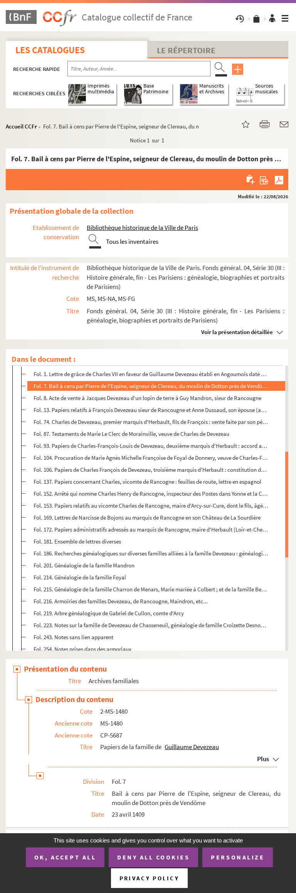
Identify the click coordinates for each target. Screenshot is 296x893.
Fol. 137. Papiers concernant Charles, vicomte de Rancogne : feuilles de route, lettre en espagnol (147, 481)
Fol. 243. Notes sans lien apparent (73, 637)
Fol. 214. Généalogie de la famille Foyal (80, 577)
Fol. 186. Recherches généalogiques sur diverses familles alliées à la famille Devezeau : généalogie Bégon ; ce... (151, 553)
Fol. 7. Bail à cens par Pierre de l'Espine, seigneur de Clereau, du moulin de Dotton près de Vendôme (151, 386)
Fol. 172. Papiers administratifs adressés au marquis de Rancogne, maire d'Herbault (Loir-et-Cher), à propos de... (151, 529)
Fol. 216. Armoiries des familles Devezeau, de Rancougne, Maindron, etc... (121, 601)
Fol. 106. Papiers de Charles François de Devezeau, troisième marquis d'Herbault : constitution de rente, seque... (151, 469)
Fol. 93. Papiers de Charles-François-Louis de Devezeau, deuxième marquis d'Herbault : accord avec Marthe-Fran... (151, 445)
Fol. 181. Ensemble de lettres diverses (77, 541)
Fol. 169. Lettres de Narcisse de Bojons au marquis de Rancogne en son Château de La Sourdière (147, 517)
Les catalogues (50, 50)
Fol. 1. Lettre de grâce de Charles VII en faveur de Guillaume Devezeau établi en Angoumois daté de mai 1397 (151, 374)
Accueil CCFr (21, 126)
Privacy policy (149, 878)
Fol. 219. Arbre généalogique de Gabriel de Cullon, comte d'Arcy (109, 613)
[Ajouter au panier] (251, 179)
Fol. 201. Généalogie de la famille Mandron (84, 565)
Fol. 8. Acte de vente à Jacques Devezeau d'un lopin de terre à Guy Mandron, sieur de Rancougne (147, 398)
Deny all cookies (153, 857)
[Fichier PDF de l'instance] (279, 179)
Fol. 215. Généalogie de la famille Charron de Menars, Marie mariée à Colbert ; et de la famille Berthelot (151, 589)
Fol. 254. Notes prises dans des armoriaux (82, 649)
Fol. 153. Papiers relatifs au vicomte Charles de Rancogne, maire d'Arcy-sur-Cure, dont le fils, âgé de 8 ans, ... (151, 505)
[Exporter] (264, 179)
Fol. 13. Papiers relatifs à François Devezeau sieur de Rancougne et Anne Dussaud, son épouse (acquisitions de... (151, 410)
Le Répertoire (186, 50)
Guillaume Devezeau (192, 747)
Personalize (237, 857)
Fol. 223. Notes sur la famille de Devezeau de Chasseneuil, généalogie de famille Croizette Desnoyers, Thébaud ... (151, 625)
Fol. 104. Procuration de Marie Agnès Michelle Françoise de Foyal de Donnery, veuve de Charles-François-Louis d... (151, 457)
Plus (263, 759)
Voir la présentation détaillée (237, 332)
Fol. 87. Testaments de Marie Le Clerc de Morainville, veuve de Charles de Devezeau (131, 433)
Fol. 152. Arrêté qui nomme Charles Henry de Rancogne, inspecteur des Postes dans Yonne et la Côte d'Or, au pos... (151, 493)
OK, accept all (65, 857)
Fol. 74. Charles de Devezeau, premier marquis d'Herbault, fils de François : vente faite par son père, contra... (151, 421)
